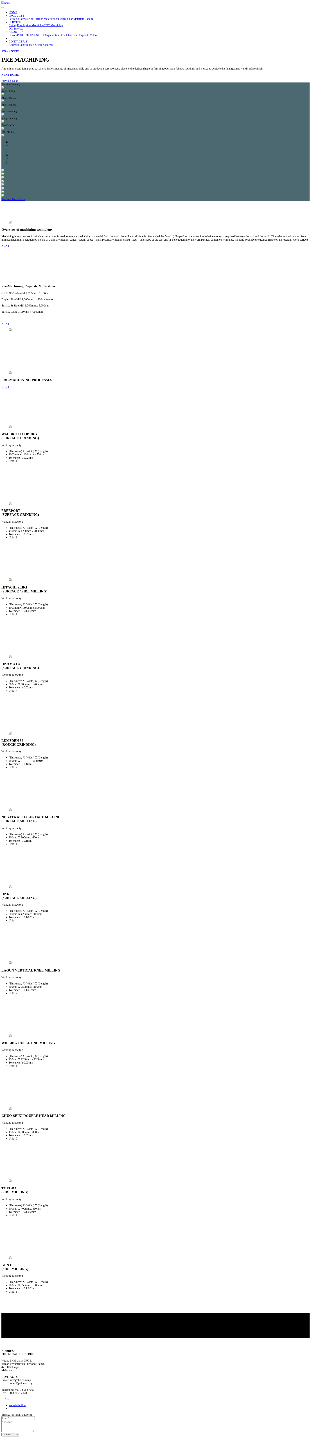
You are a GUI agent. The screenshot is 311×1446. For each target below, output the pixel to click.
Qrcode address (44, 44)
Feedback (29, 44)
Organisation (52, 35)
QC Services (16, 28)
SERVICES (15, 22)
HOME (13, 12)
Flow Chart (66, 35)
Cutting (13, 25)
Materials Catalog (83, 18)
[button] (6, 80)
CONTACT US (18, 41)
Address (13, 44)
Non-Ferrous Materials (41, 18)
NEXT (5, 74)
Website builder (17, 1405)
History (13, 35)
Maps (21, 44)
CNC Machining (53, 25)
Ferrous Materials (18, 18)
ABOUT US (16, 31)
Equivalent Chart (63, 18)
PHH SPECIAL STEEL (31, 35)
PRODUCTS (16, 15)
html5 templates (10, 50)
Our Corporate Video (85, 35)
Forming (22, 25)
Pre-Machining (35, 25)
